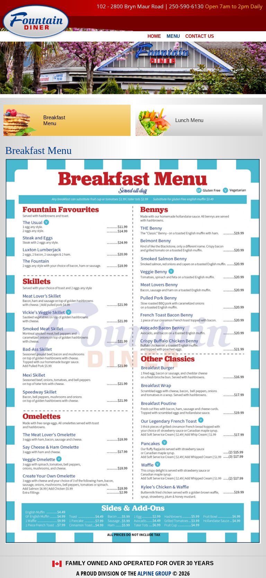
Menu (173, 36)
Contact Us (199, 36)
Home (154, 36)
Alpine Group (154, 573)
